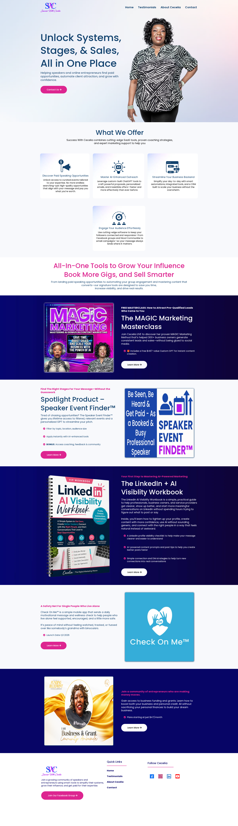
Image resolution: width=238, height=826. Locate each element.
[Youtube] (177, 776)
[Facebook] (152, 776)
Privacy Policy (108, 818)
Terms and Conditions (127, 818)
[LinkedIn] (169, 776)
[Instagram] (160, 776)
